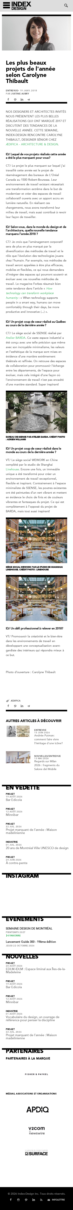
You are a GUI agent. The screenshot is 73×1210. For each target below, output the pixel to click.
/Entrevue (54, 756)
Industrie (12, 842)
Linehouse (12, 469)
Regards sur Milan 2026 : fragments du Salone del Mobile (47, 765)
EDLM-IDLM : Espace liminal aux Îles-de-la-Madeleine (36, 971)
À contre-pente (16, 863)
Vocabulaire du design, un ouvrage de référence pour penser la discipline (32, 1019)
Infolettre (58, 1200)
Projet (10, 794)
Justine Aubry (20, 93)
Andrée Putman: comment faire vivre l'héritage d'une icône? (48, 739)
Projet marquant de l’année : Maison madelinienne (31, 831)
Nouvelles (41, 756)
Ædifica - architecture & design (32, 144)
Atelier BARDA (16, 338)
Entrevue (12, 91)
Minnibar (12, 814)
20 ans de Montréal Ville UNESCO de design (37, 848)
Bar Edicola (14, 799)
